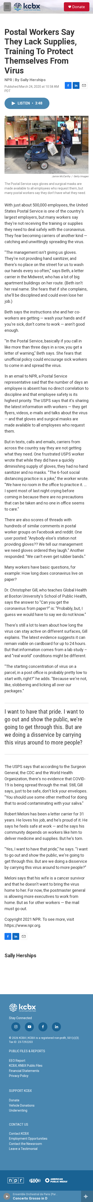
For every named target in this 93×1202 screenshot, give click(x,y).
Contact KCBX (19, 1133)
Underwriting (18, 1110)
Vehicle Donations (22, 1105)
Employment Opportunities (28, 1138)
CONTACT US (18, 1124)
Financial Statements (24, 1071)
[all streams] (87, 1196)
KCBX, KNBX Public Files (25, 1065)
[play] (7, 1196)
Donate (78, 7)
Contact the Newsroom (25, 1144)
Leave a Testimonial (23, 1149)
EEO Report (17, 1060)
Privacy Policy (18, 1076)
